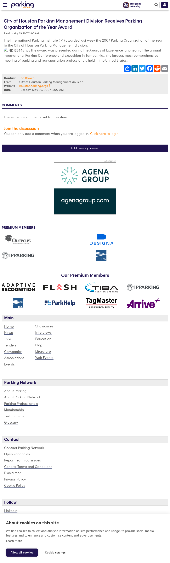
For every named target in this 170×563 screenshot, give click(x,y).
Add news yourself (85, 148)
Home (9, 326)
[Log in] (164, 5)
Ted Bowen (26, 78)
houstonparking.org (33, 86)
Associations (14, 358)
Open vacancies (17, 454)
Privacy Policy (15, 479)
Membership (14, 410)
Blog (38, 345)
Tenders (10, 345)
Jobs (7, 339)
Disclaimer (12, 473)
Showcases (44, 326)
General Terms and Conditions (28, 466)
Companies (13, 351)
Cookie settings (55, 552)
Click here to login (104, 133)
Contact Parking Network (24, 448)
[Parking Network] (22, 4)
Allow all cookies (22, 552)
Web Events (44, 357)
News (8, 332)
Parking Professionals (21, 403)
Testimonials (14, 416)
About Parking (15, 391)
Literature (43, 351)
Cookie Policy (14, 485)
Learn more (14, 541)
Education (43, 339)
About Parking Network (22, 397)
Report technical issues (22, 460)
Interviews (43, 332)
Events (9, 364)
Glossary (11, 422)
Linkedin (10, 511)
